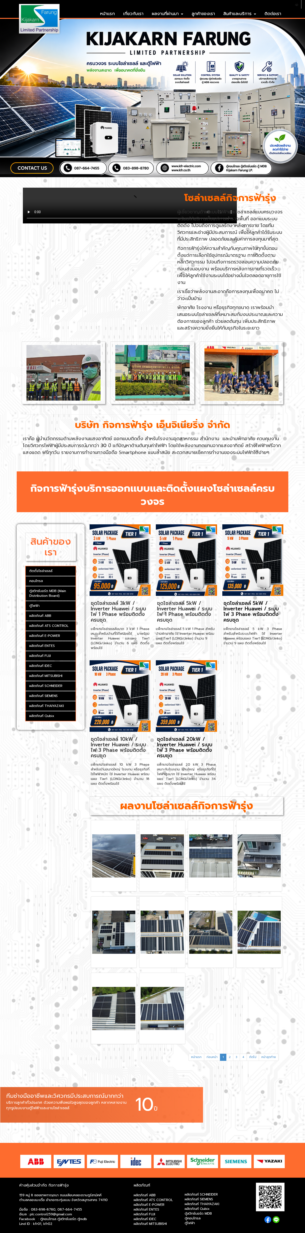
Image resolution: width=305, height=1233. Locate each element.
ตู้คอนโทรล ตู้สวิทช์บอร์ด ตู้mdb (63, 1219)
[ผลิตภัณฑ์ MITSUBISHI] (169, 1161)
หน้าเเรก (107, 13)
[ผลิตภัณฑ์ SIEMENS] (235, 1161)
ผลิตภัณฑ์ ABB (40, 615)
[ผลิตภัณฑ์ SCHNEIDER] (202, 1161)
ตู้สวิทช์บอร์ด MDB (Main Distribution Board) (47, 593)
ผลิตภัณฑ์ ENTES (42, 645)
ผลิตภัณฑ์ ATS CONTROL (48, 625)
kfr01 (37, 1223)
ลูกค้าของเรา (203, 13)
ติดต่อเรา (272, 13)
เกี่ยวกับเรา (133, 13)
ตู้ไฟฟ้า (34, 605)
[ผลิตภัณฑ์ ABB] (35, 1161)
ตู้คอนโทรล (193, 1218)
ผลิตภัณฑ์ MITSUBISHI (45, 675)
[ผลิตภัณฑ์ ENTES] (69, 1161)
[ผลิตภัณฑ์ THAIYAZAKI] (269, 1161)
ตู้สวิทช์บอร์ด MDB (198, 1213)
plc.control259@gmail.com (51, 1214)
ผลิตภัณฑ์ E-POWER (44, 635)
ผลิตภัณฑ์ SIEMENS (43, 695)
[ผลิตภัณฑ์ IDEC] (135, 1161)
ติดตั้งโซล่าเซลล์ (40, 570)
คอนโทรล (36, 580)
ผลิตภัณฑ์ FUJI (40, 655)
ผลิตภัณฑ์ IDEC (40, 665)
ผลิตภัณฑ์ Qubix (41, 715)
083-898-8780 (43, 1209)
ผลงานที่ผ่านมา (166, 13)
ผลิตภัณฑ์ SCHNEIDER (45, 685)
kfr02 (47, 1223)
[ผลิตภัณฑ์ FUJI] (102, 1161)
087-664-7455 (69, 1209)
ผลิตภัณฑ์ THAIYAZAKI (46, 705)
